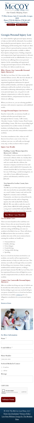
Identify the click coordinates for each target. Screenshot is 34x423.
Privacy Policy (25, 414)
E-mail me (6, 367)
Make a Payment (21, 24)
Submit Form (8, 399)
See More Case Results (15, 215)
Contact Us (11, 24)
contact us (19, 295)
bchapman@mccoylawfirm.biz (19, 22)
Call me (5, 370)
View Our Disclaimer (11, 414)
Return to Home (6, 303)
